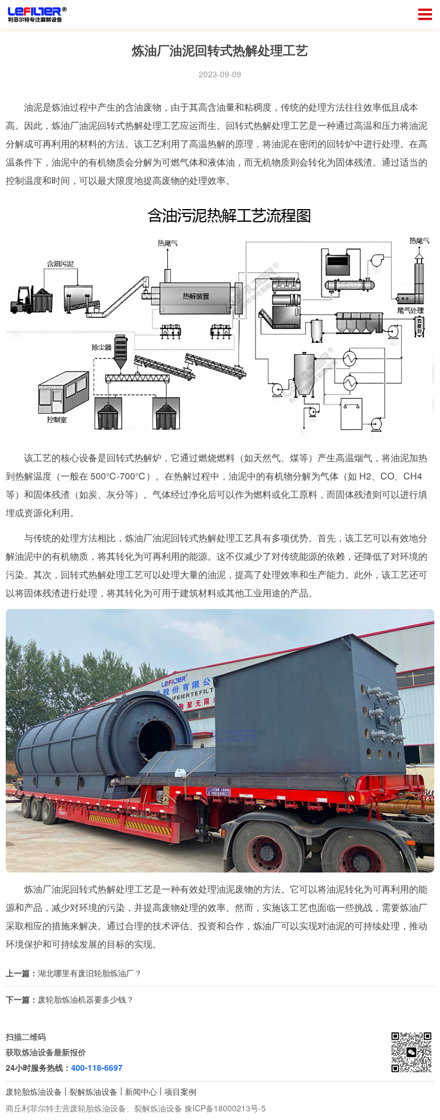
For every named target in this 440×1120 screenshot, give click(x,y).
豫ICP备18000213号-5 (225, 1108)
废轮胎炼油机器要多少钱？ (86, 999)
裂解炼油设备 (93, 1091)
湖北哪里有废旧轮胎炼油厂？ (90, 972)
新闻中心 (141, 1091)
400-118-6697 (97, 1067)
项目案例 (180, 1091)
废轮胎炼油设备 (34, 1091)
